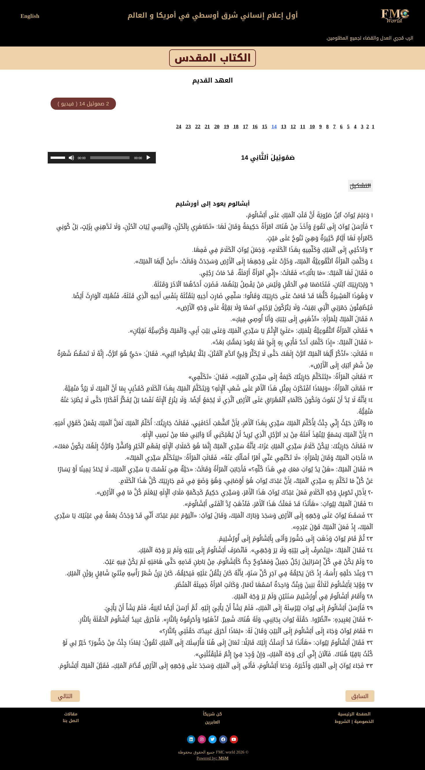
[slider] (59, 157)
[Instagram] (202, 739)
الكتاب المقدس (212, 58)
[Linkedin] (191, 739)
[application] (102, 157)
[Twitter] (212, 739)
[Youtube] (234, 739)
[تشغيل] (148, 158)
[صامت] (71, 158)
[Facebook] (223, 739)
